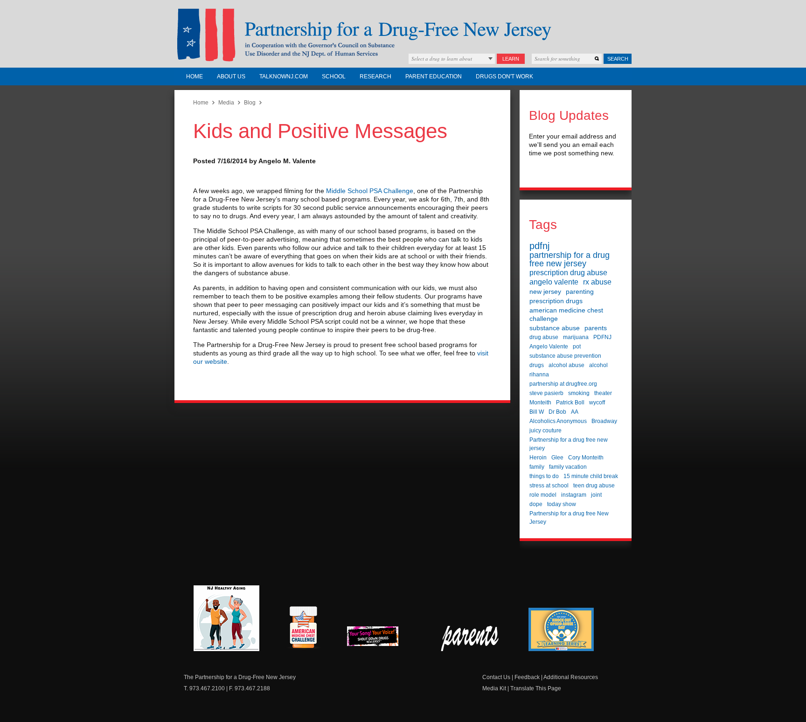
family (536, 467)
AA (574, 412)
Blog (250, 102)
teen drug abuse (594, 485)
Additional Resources (570, 677)
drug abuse (543, 337)
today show (561, 504)
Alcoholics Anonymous (558, 421)
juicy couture (545, 430)
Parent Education (433, 76)
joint (596, 495)
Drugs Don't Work (504, 76)
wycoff (597, 402)
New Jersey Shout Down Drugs (379, 638)
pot (577, 346)
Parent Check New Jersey (470, 638)
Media (226, 102)
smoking (579, 393)
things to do (544, 476)
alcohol (598, 365)
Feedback (527, 677)
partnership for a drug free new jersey (569, 259)
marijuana (576, 337)
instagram (573, 495)
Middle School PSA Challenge (369, 190)
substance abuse (554, 328)
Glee (557, 457)
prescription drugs (556, 301)
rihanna (539, 374)
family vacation (568, 467)
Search (617, 59)
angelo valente (553, 282)
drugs (536, 365)
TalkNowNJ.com (283, 76)
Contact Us (496, 677)
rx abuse (597, 282)
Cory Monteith (586, 457)
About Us (231, 76)
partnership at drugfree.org (563, 384)
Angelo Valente (548, 346)
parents (595, 328)
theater (603, 393)
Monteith (540, 402)
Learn (510, 59)
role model (542, 495)
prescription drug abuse (568, 273)
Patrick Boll (570, 402)
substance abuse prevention (565, 356)
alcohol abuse (566, 365)
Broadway (604, 421)
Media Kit (494, 688)
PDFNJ (602, 337)
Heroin (538, 457)
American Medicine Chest (303, 628)
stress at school (549, 485)
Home (194, 76)
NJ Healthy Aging (226, 618)
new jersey (545, 291)
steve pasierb (546, 393)
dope (535, 504)
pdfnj (539, 246)
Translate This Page (535, 688)
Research (375, 76)
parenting (580, 291)
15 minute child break (590, 476)
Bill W (536, 412)
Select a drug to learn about (441, 58)
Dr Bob (557, 412)
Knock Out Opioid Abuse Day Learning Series (561, 629)
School (334, 76)
